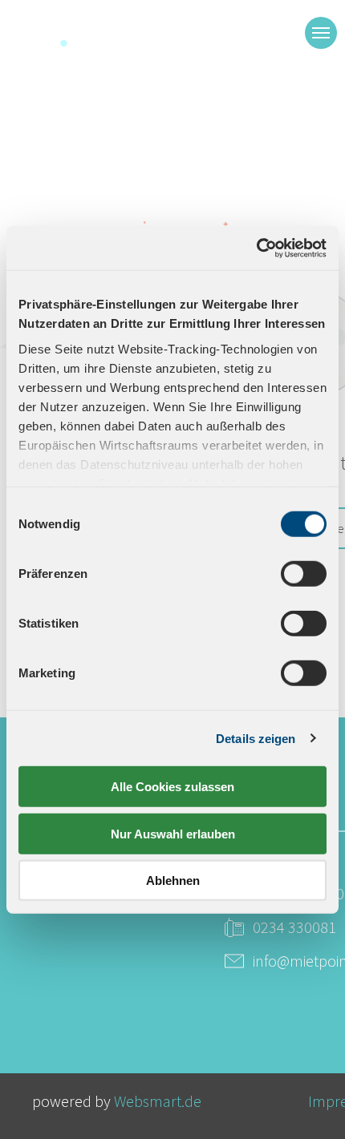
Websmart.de (157, 1101)
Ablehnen (173, 880)
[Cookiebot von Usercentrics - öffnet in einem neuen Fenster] (256, 247)
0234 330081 (294, 927)
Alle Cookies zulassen (172, 787)
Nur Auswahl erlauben (173, 833)
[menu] (321, 33)
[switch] (304, 574)
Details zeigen (255, 738)
